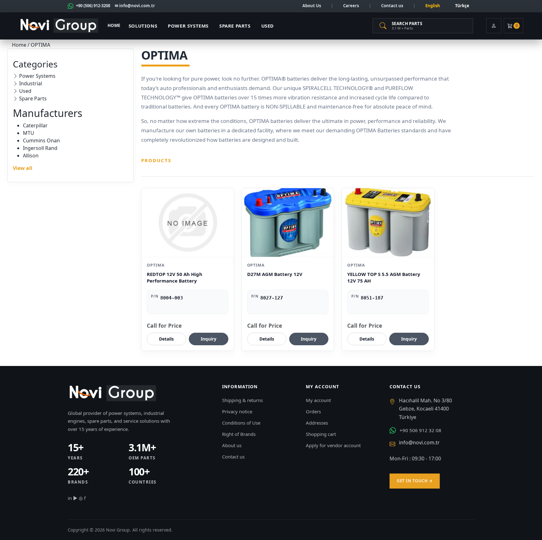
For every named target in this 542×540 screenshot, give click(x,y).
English (432, 5)
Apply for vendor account (333, 445)
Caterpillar (35, 125)
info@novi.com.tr (419, 442)
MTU (28, 133)
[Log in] (493, 25)
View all (22, 168)
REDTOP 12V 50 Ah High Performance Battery (174, 277)
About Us (311, 5)
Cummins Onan (41, 140)
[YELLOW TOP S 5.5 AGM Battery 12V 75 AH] (388, 222)
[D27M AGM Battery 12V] (288, 222)
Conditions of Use (241, 423)
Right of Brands (239, 434)
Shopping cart (321, 434)
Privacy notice (237, 411)
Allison (31, 155)
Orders (313, 411)
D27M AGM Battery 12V (274, 274)
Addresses (317, 423)
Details (166, 339)
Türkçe (462, 5)
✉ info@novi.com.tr (135, 5)
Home (114, 25)
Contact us (392, 5)
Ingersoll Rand (40, 148)
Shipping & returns (242, 400)
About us (232, 445)
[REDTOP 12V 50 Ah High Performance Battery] (187, 222)
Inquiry (208, 339)
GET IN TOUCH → (415, 481)
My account (318, 400)
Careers (351, 5)
